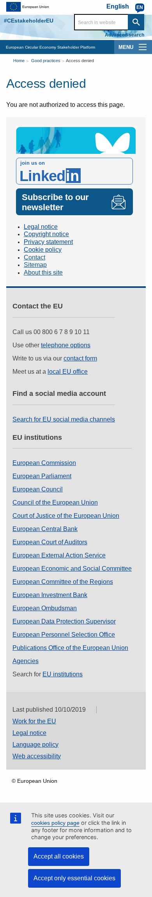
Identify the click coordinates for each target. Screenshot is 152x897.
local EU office (68, 371)
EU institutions (62, 674)
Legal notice (41, 226)
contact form (80, 358)
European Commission (44, 463)
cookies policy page (55, 823)
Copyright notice (46, 234)
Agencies (25, 661)
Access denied (80, 60)
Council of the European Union (55, 502)
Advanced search (124, 35)
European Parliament (41, 476)
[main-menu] (143, 47)
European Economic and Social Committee (72, 568)
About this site (43, 272)
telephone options (65, 345)
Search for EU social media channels (63, 419)
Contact (34, 257)
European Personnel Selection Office (63, 634)
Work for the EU (34, 721)
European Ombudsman (44, 608)
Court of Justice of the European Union (65, 515)
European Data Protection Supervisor (64, 621)
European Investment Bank (49, 595)
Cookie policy (43, 249)
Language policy (35, 744)
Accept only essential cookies (74, 878)
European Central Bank (45, 529)
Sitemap (35, 264)
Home (19, 60)
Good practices (45, 60)
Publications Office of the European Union (70, 647)
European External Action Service (59, 555)
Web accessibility (36, 756)
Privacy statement (48, 242)
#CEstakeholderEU (28, 20)
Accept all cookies (59, 856)
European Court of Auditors (49, 542)
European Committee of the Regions (62, 581)
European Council (37, 489)
